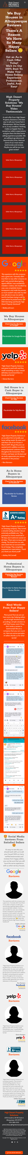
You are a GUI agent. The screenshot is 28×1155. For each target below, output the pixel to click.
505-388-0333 (14, 1122)
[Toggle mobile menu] (25, 2)
